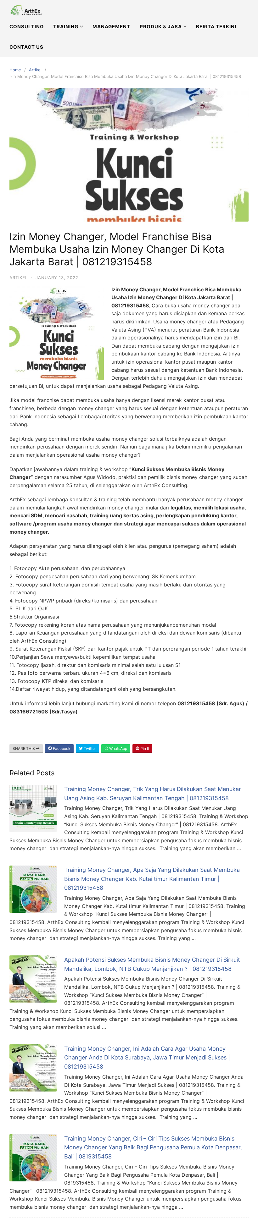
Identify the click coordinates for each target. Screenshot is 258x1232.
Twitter (89, 748)
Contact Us (26, 47)
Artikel (35, 69)
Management (111, 27)
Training (65, 27)
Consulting (26, 27)
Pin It (144, 748)
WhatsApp (117, 748)
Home (15, 69)
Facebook (61, 748)
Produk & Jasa (161, 27)
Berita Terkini (216, 27)
